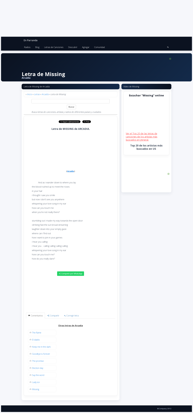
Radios (27, 47)
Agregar (85, 47)
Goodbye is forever (41, 353)
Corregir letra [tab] (72, 315)
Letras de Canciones (53, 47)
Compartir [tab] (54, 315)
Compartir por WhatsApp (71, 273)
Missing (35, 389)
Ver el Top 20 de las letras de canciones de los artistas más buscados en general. (141, 136)
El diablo (36, 339)
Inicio (29, 94)
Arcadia (45, 94)
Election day (37, 368)
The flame (36, 332)
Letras (37, 94)
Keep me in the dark (41, 346)
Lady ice (36, 382)
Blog (37, 47)
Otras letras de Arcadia (70, 325)
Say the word (38, 375)
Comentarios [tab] (36, 315)
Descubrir (72, 47)
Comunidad (99, 47)
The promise (38, 361)
